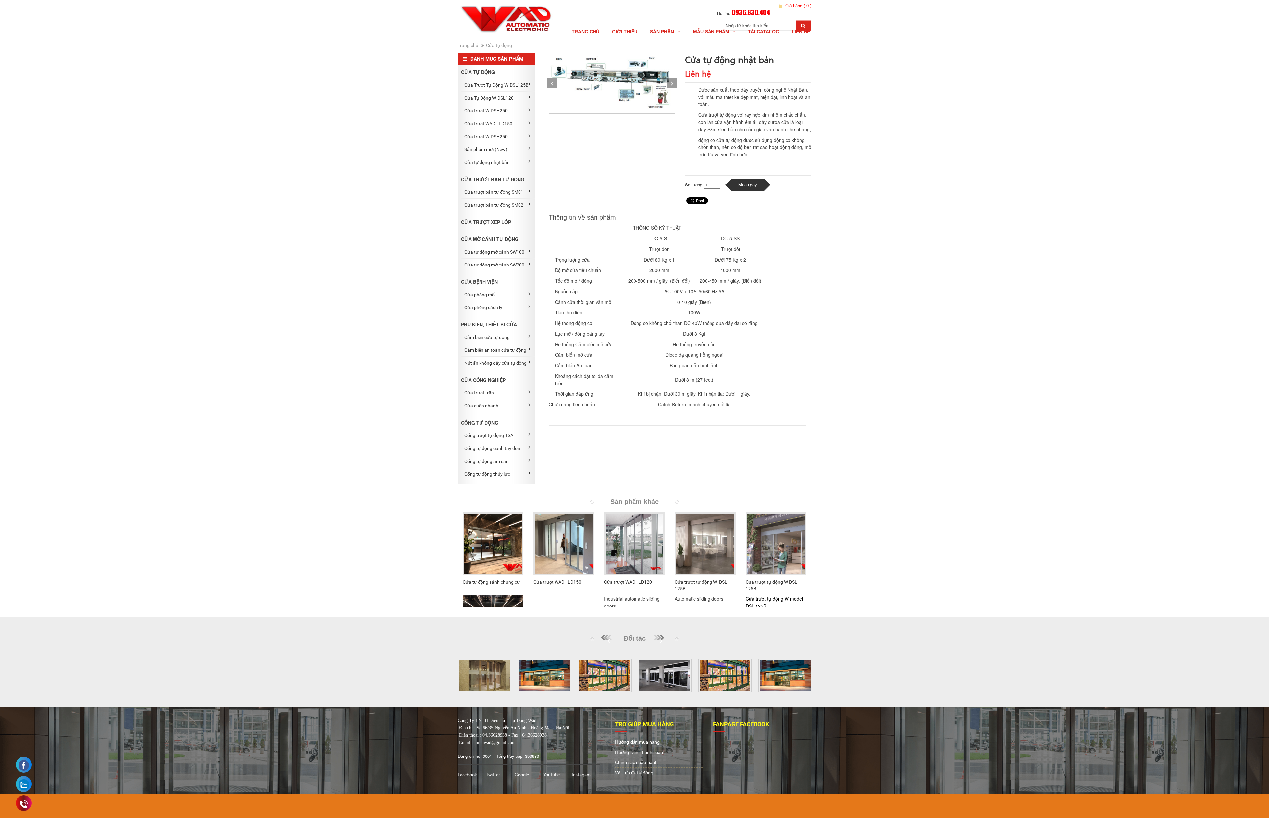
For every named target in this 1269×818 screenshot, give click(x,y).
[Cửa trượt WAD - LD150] (563, 543)
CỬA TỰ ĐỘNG (478, 72)
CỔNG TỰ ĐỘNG (479, 422)
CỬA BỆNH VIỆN (479, 281)
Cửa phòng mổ (479, 294)
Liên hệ (801, 31)
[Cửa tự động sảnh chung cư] (493, 543)
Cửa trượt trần (479, 392)
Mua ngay (747, 185)
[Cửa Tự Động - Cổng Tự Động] (509, 19)
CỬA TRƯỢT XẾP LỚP (486, 222)
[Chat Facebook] (24, 765)
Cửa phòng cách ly (483, 307)
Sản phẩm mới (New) (485, 149)
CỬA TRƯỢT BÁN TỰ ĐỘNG (492, 179)
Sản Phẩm (663, 31)
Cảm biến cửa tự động (487, 337)
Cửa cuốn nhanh (481, 405)
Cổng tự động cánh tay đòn (492, 448)
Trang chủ (585, 31)
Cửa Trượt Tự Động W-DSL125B (496, 85)
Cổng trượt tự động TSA (488, 435)
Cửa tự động (499, 45)
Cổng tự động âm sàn (486, 461)
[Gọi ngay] (24, 804)
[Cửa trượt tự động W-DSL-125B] (776, 543)
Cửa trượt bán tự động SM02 (493, 205)
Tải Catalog (763, 31)
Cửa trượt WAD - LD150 (488, 123)
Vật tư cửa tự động (634, 772)
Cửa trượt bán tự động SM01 (493, 192)
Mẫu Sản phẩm (712, 31)
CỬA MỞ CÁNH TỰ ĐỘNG (490, 239)
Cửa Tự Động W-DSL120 (489, 98)
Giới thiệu (624, 31)
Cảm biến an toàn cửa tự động (495, 350)
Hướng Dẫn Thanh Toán (639, 752)
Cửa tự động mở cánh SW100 (494, 252)
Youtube (551, 774)
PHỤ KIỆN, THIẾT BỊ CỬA (489, 324)
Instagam (581, 774)
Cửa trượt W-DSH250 (486, 110)
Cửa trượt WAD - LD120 (628, 582)
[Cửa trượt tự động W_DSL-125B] (705, 543)
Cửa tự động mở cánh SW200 (494, 264)
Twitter (493, 774)
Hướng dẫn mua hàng (637, 742)
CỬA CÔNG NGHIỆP (483, 380)
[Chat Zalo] (24, 784)
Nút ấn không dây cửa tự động (495, 363)
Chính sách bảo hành (636, 762)
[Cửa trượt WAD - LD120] (634, 543)
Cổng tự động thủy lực (487, 474)
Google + (524, 774)
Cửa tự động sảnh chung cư (491, 582)
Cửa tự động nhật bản (487, 162)
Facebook (467, 774)
